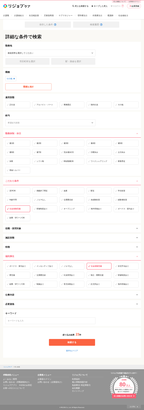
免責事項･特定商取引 (81, 385)
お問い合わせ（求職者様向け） (17, 382)
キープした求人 (101, 6)
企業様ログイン (134, 1)
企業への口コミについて (14, 388)
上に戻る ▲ (134, 406)
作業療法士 (97, 15)
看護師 (110, 15)
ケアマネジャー (66, 15)
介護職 (6, 15)
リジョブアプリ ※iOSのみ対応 (17, 385)
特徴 (7, 247)
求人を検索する (82, 6)
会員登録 (135, 6)
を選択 (28, 86)
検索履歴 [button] (94, 24)
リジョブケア (8, 367)
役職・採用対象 (13, 228)
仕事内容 (9, 295)
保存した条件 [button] (46, 24)
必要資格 (9, 304)
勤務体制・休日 (13, 133)
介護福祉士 (19, 15)
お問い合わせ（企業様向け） (50, 382)
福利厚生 (9, 256)
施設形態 (9, 237)
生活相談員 (34, 15)
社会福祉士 (123, 15)
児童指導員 (49, 15)
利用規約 (76, 379)
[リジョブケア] (16, 6)
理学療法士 (82, 15)
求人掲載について (119, 1)
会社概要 (76, 388)
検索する (72, 342)
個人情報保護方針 (80, 382)
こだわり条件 (12, 181)
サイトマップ (78, 391)
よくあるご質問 (10, 379)
